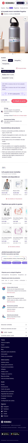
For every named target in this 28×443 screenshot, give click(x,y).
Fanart (2, 344)
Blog (2, 349)
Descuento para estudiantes (8, 351)
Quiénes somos (5, 362)
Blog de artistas (5, 376)
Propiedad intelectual (6, 396)
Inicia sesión (4, 354)
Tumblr (5, 413)
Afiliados (3, 369)
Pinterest (6, 416)
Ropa (9, 8)
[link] (6, 263)
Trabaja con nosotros (6, 374)
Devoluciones (4, 386)
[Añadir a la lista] (25, 18)
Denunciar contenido (6, 324)
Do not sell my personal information (9, 427)
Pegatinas (16, 8)
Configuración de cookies (7, 400)
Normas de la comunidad (7, 391)
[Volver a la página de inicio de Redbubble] (8, 3)
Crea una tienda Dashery (7, 378)
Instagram (6, 406)
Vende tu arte (4, 371)
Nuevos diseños (5, 347)
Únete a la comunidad (6, 356)
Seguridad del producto (7, 393)
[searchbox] (14, 258)
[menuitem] (3, 8)
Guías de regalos (5, 342)
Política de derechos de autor (8, 328)
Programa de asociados (7, 367)
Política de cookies (22, 427)
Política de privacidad (16, 425)
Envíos (2, 384)
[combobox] (25, 3)
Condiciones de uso (5, 425)
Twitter (5, 411)
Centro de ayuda (5, 389)
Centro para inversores (7, 364)
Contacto (3, 398)
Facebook (6, 409)
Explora (3, 8)
